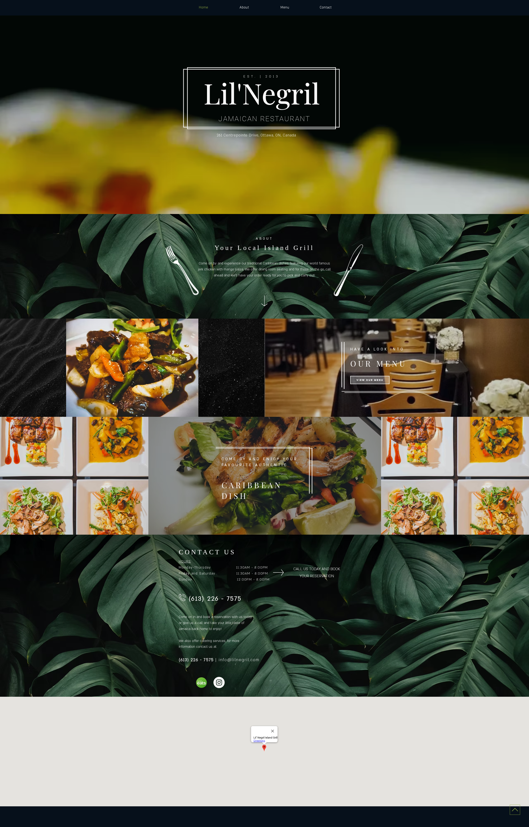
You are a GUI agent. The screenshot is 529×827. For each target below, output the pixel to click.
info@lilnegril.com (239, 660)
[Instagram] (219, 682)
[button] (132, 368)
